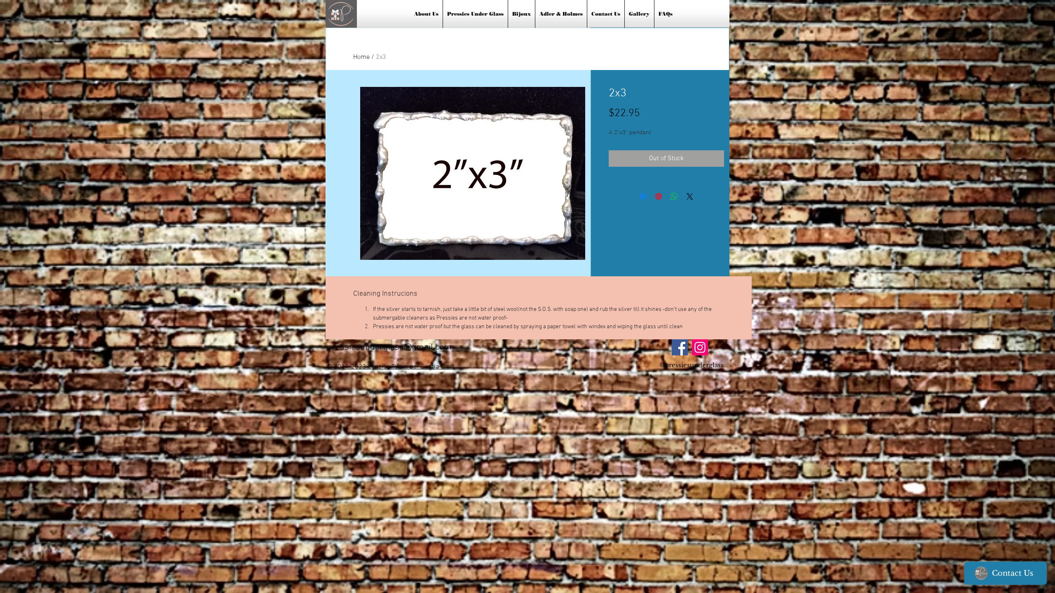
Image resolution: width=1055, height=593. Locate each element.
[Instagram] (700, 347)
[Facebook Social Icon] (680, 347)
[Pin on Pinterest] (658, 196)
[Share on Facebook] (643, 196)
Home (361, 57)
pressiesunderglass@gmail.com (389, 347)
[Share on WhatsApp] (674, 196)
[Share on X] (690, 196)
